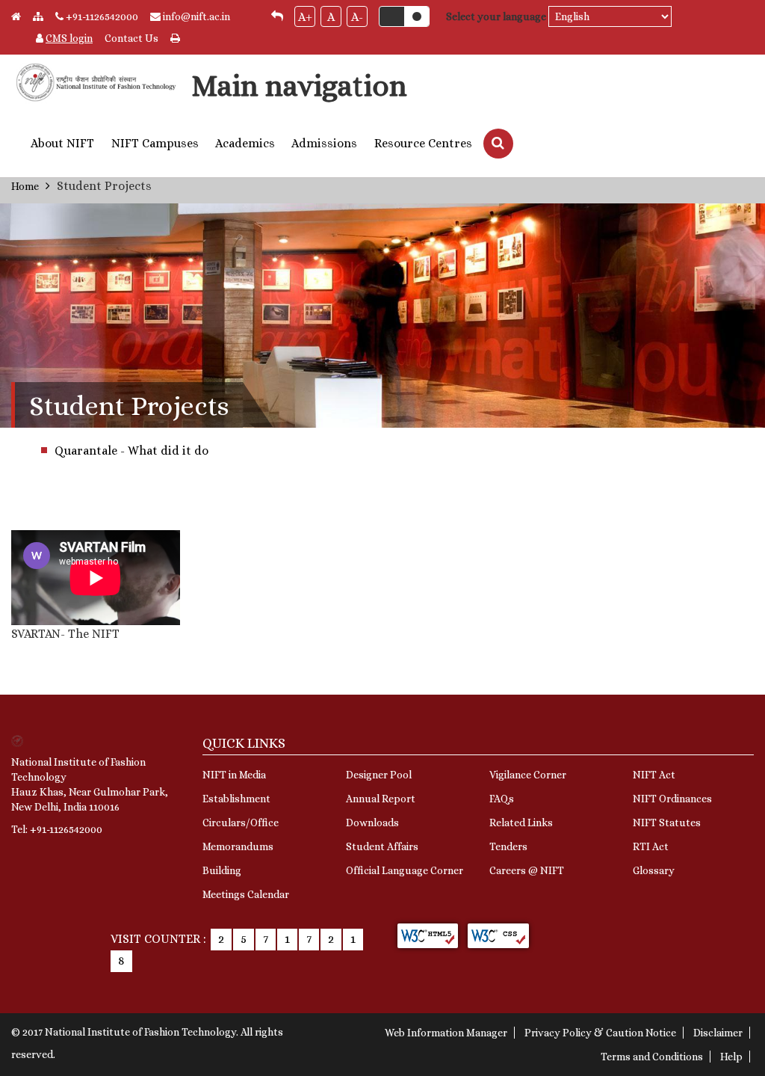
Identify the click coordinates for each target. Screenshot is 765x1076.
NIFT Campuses (155, 144)
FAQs (501, 799)
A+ (305, 17)
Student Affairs (382, 846)
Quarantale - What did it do (131, 450)
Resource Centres (423, 144)
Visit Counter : (158, 939)
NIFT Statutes (667, 822)
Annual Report (380, 799)
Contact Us (131, 38)
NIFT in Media (234, 775)
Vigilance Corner (527, 775)
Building (221, 870)
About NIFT (62, 144)
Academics (245, 144)
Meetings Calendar (245, 894)
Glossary (654, 870)
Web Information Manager (446, 1033)
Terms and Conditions (652, 1057)
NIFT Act (654, 775)
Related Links (521, 822)
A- (357, 17)
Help (731, 1057)
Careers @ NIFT (526, 870)
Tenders (508, 846)
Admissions (324, 144)
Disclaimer (718, 1033)
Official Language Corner (404, 870)
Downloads (372, 822)
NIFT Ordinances (672, 799)
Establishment (236, 799)
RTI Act (651, 846)
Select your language (496, 16)
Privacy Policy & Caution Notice (600, 1033)
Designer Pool (379, 775)
